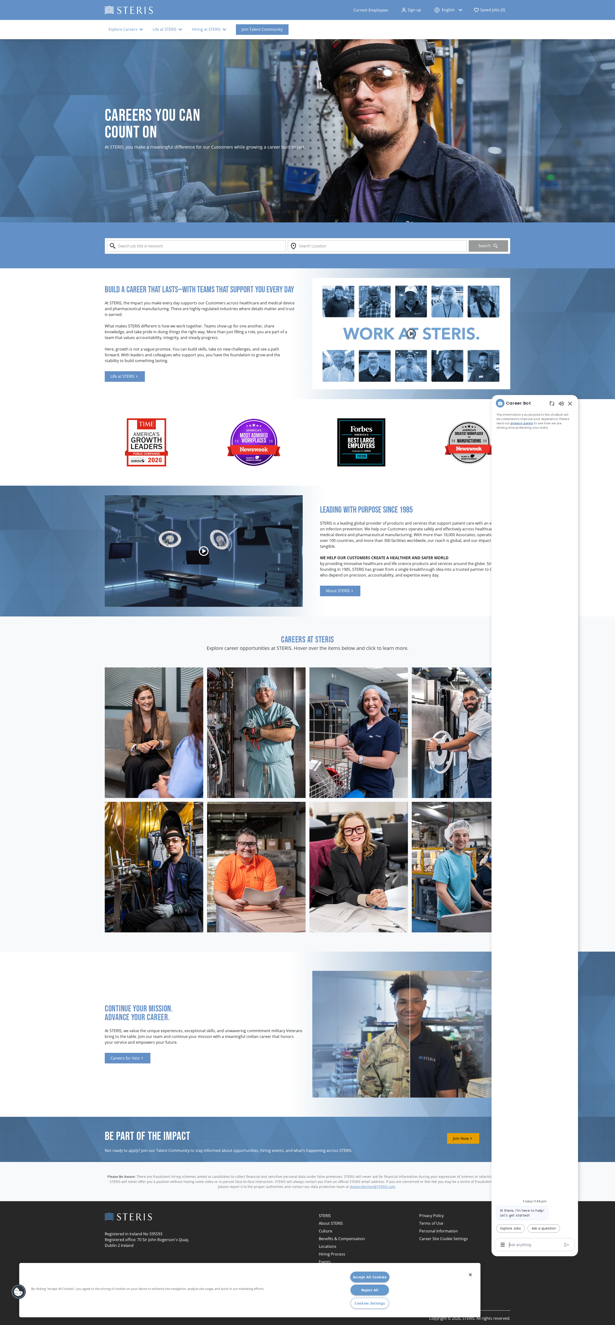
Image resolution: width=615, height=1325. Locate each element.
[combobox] (196, 246)
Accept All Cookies (370, 1277)
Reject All (369, 1290)
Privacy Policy (431, 1215)
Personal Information (438, 1231)
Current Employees (370, 10)
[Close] (470, 1274)
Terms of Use (431, 1223)
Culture (325, 1231)
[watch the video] (411, 333)
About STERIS (331, 1223)
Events (325, 1261)
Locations (327, 1246)
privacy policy (521, 423)
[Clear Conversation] (551, 403)
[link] (125, 376)
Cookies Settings (370, 1303)
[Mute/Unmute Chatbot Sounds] (561, 403)
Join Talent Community (262, 29)
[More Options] (503, 1245)
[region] (535, 823)
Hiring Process (332, 1254)
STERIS (325, 1215)
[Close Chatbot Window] (570, 403)
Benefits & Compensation (342, 1238)
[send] (567, 1245)
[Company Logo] (129, 9)
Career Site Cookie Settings (443, 1238)
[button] (411, 10)
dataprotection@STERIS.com (372, 1186)
